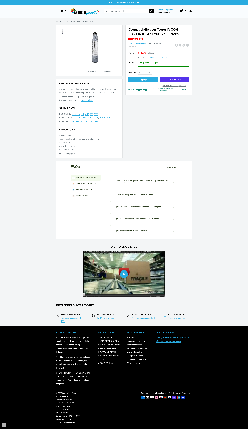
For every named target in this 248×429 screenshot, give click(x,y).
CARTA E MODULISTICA (108, 341)
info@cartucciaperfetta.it (65, 422)
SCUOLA (102, 359)
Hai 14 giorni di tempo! (106, 318)
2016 (80, 118)
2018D (90, 118)
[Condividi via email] (187, 45)
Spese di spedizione (136, 352)
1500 (71, 121)
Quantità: (132, 72)
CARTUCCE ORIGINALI (107, 348)
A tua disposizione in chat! (143, 318)
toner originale (87, 100)
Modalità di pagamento (137, 348)
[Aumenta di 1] (150, 72)
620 (91, 114)
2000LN (94, 121)
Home (58, 21)
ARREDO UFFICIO (105, 337)
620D (96, 114)
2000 (88, 121)
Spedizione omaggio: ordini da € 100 (124, 2)
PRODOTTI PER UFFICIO (108, 356)
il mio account (164, 12)
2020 (96, 118)
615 (74, 114)
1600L (82, 121)
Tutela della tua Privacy (137, 359)
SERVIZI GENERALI (106, 363)
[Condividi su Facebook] (176, 45)
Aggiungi (143, 79)
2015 (74, 118)
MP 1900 (109, 118)
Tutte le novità (133, 363)
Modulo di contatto (63, 419)
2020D (102, 118)
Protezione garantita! (177, 318)
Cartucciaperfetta (137, 44)
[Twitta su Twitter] (183, 45)
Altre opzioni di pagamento (174, 85)
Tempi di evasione (135, 356)
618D (87, 114)
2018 (85, 118)
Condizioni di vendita (136, 341)
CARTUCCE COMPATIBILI (109, 345)
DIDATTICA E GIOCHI (107, 352)
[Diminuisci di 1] (140, 72)
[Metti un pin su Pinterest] (180, 45)
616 (78, 114)
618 (82, 114)
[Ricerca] (151, 11)
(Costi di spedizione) (158, 57)
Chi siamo (131, 337)
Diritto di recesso (134, 345)
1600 (76, 121)
